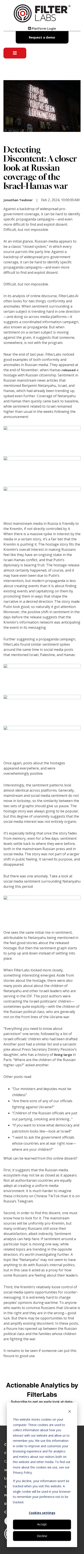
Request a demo (42, 37)
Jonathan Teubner (18, 200)
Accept (42, 1524)
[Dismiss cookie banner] (69, 1411)
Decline (42, 1536)
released (69, 370)
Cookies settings (42, 1513)
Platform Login (44, 28)
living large (63, 1054)
